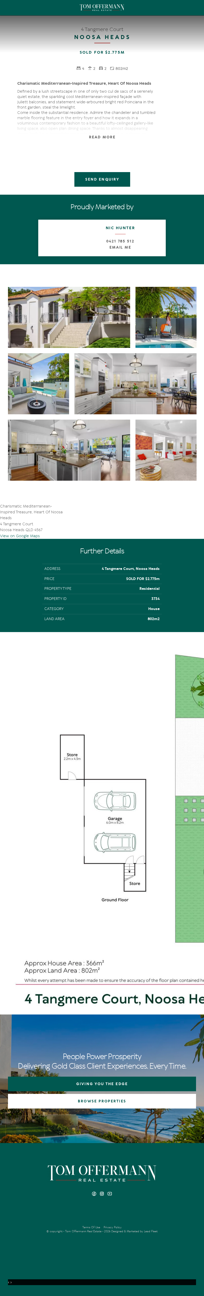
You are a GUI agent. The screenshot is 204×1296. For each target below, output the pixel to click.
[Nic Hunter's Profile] (56, 238)
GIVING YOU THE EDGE (102, 1084)
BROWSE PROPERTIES (102, 1101)
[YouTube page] (110, 1194)
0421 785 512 (120, 241)
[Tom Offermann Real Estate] (102, 7)
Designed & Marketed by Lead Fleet (134, 1231)
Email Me (120, 247)
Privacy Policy (113, 1227)
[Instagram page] (103, 1194)
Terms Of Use (91, 1227)
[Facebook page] (95, 1194)
